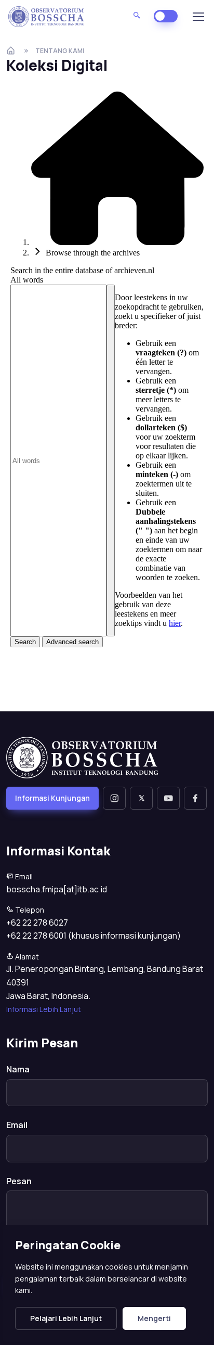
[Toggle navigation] (198, 16)
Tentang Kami (59, 50)
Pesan (19, 1181)
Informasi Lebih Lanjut (43, 1009)
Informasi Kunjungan (52, 798)
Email (17, 1125)
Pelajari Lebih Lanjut (66, 1318)
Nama (18, 1069)
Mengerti (154, 1318)
